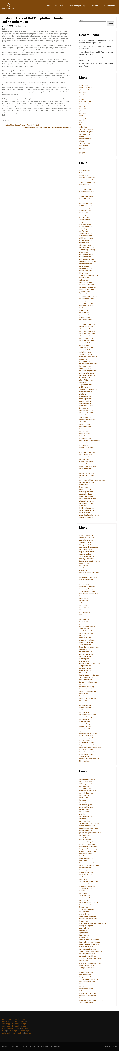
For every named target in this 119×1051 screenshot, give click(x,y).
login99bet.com (85, 175)
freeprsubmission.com (87, 419)
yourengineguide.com (87, 452)
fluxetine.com (84, 696)
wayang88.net (84, 345)
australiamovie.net (86, 540)
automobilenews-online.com (89, 471)
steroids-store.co (85, 668)
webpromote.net (85, 666)
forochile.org (83, 635)
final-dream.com (85, 396)
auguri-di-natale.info (86, 552)
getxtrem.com (84, 893)
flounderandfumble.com (88, 364)
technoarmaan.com (86, 478)
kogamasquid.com (86, 749)
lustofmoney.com (85, 991)
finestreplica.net (85, 361)
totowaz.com (84, 961)
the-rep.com (83, 600)
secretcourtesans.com (87, 177)
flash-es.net (83, 930)
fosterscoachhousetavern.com (90, 863)
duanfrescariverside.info (88, 357)
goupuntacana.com (86, 189)
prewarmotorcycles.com (88, 577)
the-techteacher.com (86, 468)
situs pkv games (85, 101)
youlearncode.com (86, 240)
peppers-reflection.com (87, 995)
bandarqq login (7, 1021)
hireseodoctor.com (86, 305)
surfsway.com (84, 266)
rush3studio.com (85, 795)
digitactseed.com (85, 271)
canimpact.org (84, 724)
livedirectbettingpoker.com (88, 916)
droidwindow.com (85, 417)
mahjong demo (84, 134)
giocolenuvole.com (86, 233)
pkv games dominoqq (87, 90)
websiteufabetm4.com (87, 347)
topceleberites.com (86, 326)
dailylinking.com (85, 229)
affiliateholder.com (86, 1002)
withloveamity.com (86, 238)
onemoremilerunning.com (88, 881)
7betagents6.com (85, 294)
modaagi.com (84, 619)
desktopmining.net (86, 738)
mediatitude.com (85, 575)
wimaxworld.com (85, 645)
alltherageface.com (86, 492)
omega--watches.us (86, 556)
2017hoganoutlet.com (87, 784)
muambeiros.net (85, 656)
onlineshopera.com (86, 219)
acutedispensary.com (87, 954)
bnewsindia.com (85, 426)
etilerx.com (83, 359)
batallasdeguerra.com (87, 626)
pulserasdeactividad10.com (89, 733)
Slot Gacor (59, 6)
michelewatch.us (85, 554)
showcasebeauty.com (87, 586)
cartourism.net (84, 728)
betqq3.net (83, 700)
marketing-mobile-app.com (89, 902)
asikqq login (83, 127)
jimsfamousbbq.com (86, 535)
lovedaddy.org (84, 921)
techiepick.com (84, 429)
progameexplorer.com (87, 496)
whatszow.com (84, 252)
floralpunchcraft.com (86, 905)
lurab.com (83, 506)
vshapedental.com (86, 447)
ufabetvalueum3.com (87, 333)
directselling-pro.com (87, 501)
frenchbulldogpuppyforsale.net (90, 747)
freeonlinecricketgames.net (89, 647)
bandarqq (82, 92)
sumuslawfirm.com (86, 947)
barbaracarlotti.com (86, 735)
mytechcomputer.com (87, 510)
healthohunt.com (85, 366)
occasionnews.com (86, 988)
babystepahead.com (86, 977)
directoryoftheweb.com (87, 791)
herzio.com (83, 800)
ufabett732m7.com (86, 413)
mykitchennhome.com (87, 710)
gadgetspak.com (85, 301)
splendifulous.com (86, 322)
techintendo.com (85, 257)
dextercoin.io (84, 756)
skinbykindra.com (85, 489)
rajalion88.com (84, 187)
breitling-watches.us (86, 559)
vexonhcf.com (84, 570)
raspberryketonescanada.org (90, 440)
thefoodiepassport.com (87, 714)
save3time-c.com (85, 568)
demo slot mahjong (86, 129)
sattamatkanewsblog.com (88, 956)
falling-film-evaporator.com (89, 944)
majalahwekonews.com (87, 781)
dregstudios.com (85, 628)
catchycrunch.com (86, 196)
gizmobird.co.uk (85, 542)
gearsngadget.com (86, 303)
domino (82, 148)
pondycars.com (85, 433)
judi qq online (84, 85)
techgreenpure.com (86, 259)
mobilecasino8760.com (87, 698)
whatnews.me (84, 394)
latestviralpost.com (86, 870)
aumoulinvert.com (85, 712)
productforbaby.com (86, 858)
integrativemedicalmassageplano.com (93, 923)
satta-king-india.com (86, 285)
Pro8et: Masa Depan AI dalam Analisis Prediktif (20, 125)
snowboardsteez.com (87, 884)
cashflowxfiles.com (86, 888)
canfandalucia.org (85, 450)
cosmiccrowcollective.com (88, 828)
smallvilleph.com (85, 621)
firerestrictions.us (85, 652)
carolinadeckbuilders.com (88, 593)
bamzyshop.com (85, 431)
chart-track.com (85, 638)
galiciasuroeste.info (86, 624)
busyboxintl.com (85, 840)
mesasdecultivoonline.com (89, 865)
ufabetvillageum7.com (87, 338)
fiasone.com (83, 907)
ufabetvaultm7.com (86, 336)
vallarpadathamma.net (87, 851)
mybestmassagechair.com (88, 691)
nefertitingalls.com (86, 201)
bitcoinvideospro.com (87, 826)
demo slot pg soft (85, 143)
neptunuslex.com (85, 549)
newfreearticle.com (86, 872)
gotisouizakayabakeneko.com (90, 833)
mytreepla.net (84, 312)
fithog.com (83, 673)
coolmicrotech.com (86, 464)
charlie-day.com (85, 914)
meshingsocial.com (86, 898)
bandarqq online (85, 97)
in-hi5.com (83, 802)
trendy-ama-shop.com (87, 410)
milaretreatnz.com (86, 617)
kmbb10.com (84, 891)
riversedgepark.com (86, 191)
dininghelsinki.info (85, 354)
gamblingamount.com (87, 981)
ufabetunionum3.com (87, 331)
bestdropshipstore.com (87, 261)
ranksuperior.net (85, 974)
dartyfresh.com (84, 222)
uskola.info (83, 382)
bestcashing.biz (85, 649)
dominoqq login (8, 1024)
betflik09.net (83, 212)
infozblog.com (84, 659)
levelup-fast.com (85, 310)
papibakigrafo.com (86, 719)
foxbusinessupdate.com (88, 919)
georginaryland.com (86, 677)
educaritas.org (84, 208)
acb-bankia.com (85, 928)
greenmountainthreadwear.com (90, 951)
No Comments (20, 26)
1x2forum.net (84, 173)
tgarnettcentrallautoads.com (89, 561)
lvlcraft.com (83, 273)
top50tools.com (85, 598)
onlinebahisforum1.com (87, 180)
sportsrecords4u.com (87, 324)
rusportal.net (84, 812)
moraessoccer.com (86, 633)
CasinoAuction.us (85, 705)
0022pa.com (83, 610)
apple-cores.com (85, 731)
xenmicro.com (84, 217)
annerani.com (84, 605)
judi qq (81, 99)
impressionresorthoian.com (89, 940)
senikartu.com (84, 809)
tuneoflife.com (84, 998)
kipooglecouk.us (85, 707)
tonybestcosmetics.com (87, 482)
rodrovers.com (84, 280)
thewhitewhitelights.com (88, 682)
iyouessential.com (85, 236)
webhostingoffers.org (87, 250)
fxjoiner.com (83, 487)
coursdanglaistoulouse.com (89, 547)
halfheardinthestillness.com (89, 689)
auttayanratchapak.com (88, 842)
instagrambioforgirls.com (88, 886)
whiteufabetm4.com (86, 350)
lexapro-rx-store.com (87, 742)
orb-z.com (83, 860)
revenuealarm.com (86, 503)
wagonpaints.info (85, 385)
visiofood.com (84, 415)
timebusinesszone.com (87, 993)
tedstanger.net (84, 378)
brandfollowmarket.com (87, 965)
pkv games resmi (85, 87)
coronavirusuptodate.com (88, 296)
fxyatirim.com (84, 243)
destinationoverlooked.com (89, 979)
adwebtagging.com (86, 972)
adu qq (81, 94)
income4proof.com (86, 205)
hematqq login (24, 1031)
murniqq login (12, 1031)
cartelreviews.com (86, 264)
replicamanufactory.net (87, 317)
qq (80, 125)
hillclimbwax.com (85, 984)
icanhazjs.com (84, 721)
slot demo (82, 136)
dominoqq (83, 118)
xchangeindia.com (86, 461)
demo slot (82, 106)
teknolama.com (85, 856)
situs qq (82, 122)
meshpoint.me (84, 835)
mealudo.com (84, 912)
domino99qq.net (85, 788)
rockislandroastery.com (87, 499)
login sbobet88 (84, 104)
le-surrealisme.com (86, 584)
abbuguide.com (85, 245)
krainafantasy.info (85, 805)
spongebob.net (84, 837)
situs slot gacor (109, 6)
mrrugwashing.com (86, 926)
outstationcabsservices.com (89, 457)
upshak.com (83, 933)
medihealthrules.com (87, 443)
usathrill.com (84, 445)
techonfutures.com (86, 436)
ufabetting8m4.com (86, 329)
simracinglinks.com (86, 579)
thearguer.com (84, 900)
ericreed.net (83, 694)
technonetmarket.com (87, 375)
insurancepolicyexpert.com (89, 589)
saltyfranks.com (85, 603)
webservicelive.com (86, 517)
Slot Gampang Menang (76, 6)
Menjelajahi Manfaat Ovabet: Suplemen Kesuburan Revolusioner (46, 127)
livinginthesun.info (85, 816)
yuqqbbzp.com (84, 292)
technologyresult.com (87, 247)
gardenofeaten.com (86, 877)
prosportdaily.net (85, 403)
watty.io (82, 814)
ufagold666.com (85, 422)
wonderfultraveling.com (87, 640)
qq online (82, 120)
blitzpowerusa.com (86, 874)
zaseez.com (83, 194)
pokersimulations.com (87, 315)
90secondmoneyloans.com (89, 275)
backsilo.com (84, 935)
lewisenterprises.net (86, 224)
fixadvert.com (84, 563)
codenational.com (85, 494)
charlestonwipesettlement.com (90, 963)
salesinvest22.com (86, 406)
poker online (6, 1033)
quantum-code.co (85, 392)
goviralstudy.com (85, 726)
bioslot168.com (84, 513)
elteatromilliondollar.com (88, 847)
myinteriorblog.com (86, 424)
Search (81, 20)
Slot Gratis (94, 6)
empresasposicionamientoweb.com (92, 480)
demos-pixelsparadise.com (89, 572)
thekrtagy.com (84, 459)
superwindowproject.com (88, 717)
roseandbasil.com (85, 680)
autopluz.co (83, 566)
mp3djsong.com (85, 545)
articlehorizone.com (86, 289)
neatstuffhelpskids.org (87, 631)
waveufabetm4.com (86, 343)
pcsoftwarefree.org (86, 226)
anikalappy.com (85, 352)
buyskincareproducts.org (88, 745)
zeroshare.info (84, 612)
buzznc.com (83, 485)
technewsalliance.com (87, 373)
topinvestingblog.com (87, 596)
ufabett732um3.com (86, 380)
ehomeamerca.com (86, 254)
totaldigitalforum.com (87, 475)
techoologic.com (85, 438)
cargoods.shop (84, 821)
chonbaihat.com (85, 661)
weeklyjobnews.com (86, 968)
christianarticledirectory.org (89, 759)
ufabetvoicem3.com (86, 340)
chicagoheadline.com (87, 182)
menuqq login (7, 1019)
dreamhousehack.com (87, 466)
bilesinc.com (83, 614)
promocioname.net (86, 642)
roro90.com (83, 798)
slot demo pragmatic (86, 132)
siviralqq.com (84, 937)
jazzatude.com (84, 607)
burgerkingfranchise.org (88, 849)
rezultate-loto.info (85, 319)
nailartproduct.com (86, 268)
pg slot (17, 1028)
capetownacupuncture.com (89, 823)
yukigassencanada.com (88, 287)
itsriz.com (82, 819)
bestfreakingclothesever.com (89, 942)
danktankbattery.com (87, 909)
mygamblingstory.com (87, 779)
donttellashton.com (86, 793)
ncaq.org (82, 215)
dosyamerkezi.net (85, 582)
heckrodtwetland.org (86, 687)
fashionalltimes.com (86, 473)
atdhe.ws (82, 684)
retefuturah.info (85, 368)
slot (8, 120)
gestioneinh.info (85, 401)
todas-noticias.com (86, 807)
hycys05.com (84, 879)
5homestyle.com (85, 761)
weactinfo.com (84, 895)
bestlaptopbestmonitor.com (89, 675)
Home (48, 6)
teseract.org (83, 408)
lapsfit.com (83, 308)
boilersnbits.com (85, 867)
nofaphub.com (84, 198)
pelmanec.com (84, 786)
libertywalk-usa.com (86, 538)
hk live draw (83, 146)
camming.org (84, 184)
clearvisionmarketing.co (88, 389)
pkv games (83, 153)
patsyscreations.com (86, 203)
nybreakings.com (85, 454)
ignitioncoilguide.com (87, 508)
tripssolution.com (85, 282)
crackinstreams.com (86, 298)
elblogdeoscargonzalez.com (89, 663)
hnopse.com (83, 986)
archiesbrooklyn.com (86, 654)
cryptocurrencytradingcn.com (90, 958)
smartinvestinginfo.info (87, 371)
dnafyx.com (83, 231)
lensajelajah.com (85, 210)
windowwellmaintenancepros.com (91, 1000)
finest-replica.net (85, 399)
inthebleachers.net (86, 740)
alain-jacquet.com (85, 830)
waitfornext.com (85, 387)
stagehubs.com (85, 171)
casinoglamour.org (86, 754)
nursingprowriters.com (87, 949)
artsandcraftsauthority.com (89, 515)
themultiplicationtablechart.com (90, 752)
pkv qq (81, 111)
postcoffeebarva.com (87, 844)
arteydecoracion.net (86, 670)
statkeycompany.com (87, 591)
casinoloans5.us (85, 703)
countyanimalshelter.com (88, 970)
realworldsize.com (86, 853)
